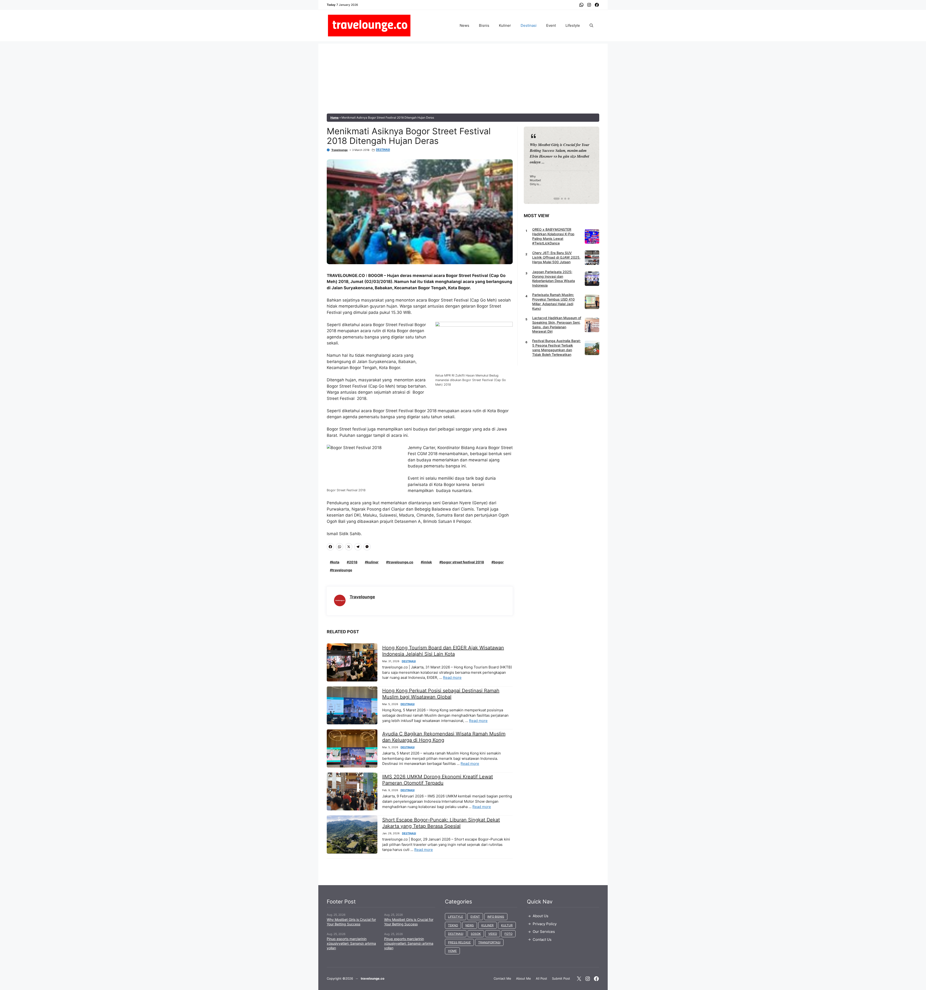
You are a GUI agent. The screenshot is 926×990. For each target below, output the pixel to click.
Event (551, 25)
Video (492, 934)
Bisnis (484, 25)
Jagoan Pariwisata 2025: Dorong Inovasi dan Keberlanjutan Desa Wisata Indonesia (553, 279)
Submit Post (561, 978)
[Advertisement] (463, 77)
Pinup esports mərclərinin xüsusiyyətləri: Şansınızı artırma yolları (351, 943)
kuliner (373, 562)
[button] (591, 25)
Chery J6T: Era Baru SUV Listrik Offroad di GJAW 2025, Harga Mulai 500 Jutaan (556, 257)
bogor (499, 562)
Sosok (476, 934)
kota (335, 562)
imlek (427, 562)
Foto (508, 934)
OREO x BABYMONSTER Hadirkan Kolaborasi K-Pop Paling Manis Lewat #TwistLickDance (553, 236)
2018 (353, 562)
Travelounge (339, 150)
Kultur (507, 925)
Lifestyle (572, 25)
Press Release (459, 942)
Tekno (453, 925)
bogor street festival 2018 (463, 562)
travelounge (342, 570)
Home (334, 117)
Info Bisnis (495, 916)
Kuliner (505, 25)
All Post (541, 978)
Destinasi (529, 25)
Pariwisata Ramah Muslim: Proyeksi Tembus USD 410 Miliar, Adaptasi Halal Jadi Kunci (553, 301)
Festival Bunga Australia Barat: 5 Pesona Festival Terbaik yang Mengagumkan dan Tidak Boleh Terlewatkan (556, 348)
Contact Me (502, 978)
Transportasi (489, 942)
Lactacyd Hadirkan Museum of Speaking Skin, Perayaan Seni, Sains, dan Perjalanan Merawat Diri (556, 325)
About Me (523, 978)
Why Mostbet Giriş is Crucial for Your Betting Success (351, 921)
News (464, 25)
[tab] (555, 199)
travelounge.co (400, 562)
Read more (452, 677)
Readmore (541, 165)
